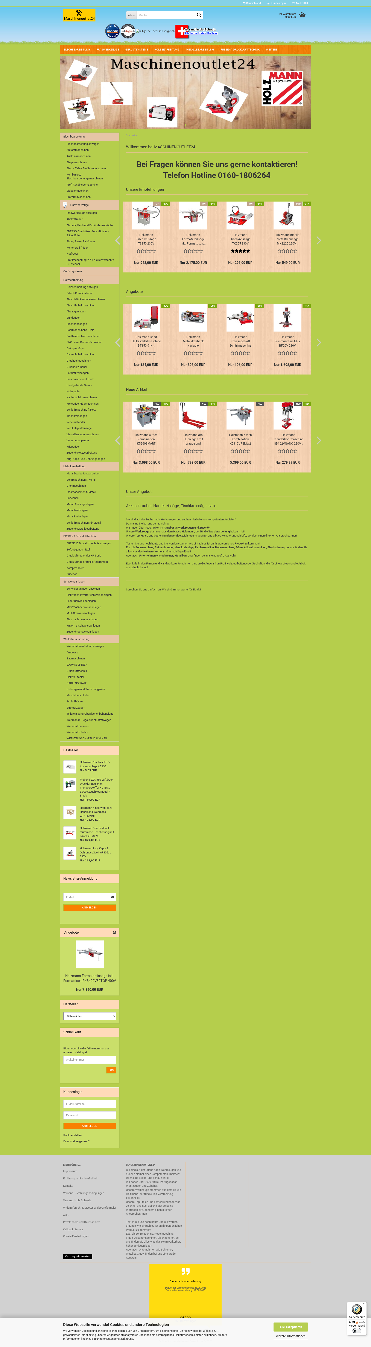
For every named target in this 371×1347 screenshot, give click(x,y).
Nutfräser (72, 253)
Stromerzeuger (75, 707)
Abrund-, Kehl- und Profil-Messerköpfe (90, 225)
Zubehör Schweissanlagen (83, 631)
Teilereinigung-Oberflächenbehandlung (90, 713)
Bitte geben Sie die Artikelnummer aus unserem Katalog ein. (86, 1050)
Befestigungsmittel (78, 549)
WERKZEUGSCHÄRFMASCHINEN (87, 738)
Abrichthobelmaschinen (81, 305)
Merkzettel (301, 3)
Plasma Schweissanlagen (82, 619)
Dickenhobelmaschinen (81, 354)
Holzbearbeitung (166, 49)
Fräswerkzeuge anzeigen (82, 212)
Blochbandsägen (77, 324)
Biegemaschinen (77, 162)
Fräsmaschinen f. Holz (80, 379)
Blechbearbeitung (77, 49)
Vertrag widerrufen (77, 1256)
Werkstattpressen (77, 726)
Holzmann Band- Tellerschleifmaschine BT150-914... (146, 341)
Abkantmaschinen (78, 149)
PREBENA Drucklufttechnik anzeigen (89, 543)
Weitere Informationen (291, 1336)
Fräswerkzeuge (107, 49)
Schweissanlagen (74, 581)
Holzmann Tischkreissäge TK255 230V (240, 239)
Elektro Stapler (75, 677)
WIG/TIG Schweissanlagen (83, 625)
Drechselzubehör (77, 366)
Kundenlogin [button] (278, 3)
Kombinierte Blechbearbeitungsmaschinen (85, 176)
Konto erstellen (72, 1135)
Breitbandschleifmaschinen (83, 336)
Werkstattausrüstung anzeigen (85, 646)
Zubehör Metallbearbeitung (83, 528)
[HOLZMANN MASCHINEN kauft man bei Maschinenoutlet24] (91, 15)
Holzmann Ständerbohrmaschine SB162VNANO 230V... (288, 439)
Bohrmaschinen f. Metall (81, 479)
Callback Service (73, 1229)
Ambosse (72, 652)
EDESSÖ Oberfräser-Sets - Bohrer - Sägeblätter (88, 233)
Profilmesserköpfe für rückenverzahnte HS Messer (90, 262)
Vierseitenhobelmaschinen (83, 434)
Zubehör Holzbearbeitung (82, 452)
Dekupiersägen (76, 348)
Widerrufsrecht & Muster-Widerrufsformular (89, 1207)
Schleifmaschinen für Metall (84, 522)
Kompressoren (75, 568)
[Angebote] (114, 932)
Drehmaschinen (76, 485)
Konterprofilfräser (77, 247)
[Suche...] (199, 15)
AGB (65, 1215)
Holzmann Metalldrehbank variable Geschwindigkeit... (193, 341)
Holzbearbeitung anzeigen (82, 287)
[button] (252, 3)
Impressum (70, 1171)
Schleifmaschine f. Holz (81, 409)
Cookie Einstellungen (75, 1236)
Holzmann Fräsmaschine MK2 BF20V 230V (287, 341)
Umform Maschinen (79, 197)
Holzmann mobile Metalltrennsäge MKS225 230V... (287, 239)
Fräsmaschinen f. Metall (81, 492)
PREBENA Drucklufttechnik (240, 49)
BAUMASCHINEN (77, 664)
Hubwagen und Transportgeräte (86, 689)
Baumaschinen (76, 658)
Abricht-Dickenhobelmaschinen (86, 299)
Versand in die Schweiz (77, 1200)
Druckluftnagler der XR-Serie (84, 555)
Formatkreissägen (78, 373)
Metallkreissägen (77, 516)
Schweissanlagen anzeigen (83, 588)
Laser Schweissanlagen (81, 600)
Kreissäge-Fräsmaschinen (83, 403)
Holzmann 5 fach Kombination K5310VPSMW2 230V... (240, 439)
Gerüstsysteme (136, 49)
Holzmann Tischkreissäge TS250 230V (146, 239)
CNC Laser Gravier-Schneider (84, 342)
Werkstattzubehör (77, 732)
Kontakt (68, 1185)
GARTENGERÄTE (77, 683)
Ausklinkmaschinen (79, 156)
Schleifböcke (75, 701)
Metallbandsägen (77, 510)
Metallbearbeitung (200, 49)
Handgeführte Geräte (79, 385)
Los (111, 1070)
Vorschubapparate (78, 440)
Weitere (271, 49)
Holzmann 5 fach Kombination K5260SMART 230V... (146, 439)
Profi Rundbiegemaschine (82, 184)
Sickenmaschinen (77, 190)
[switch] (357, 1330)
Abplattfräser (74, 219)
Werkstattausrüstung (76, 639)
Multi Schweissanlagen (81, 613)
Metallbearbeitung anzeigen (83, 473)
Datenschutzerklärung (119, 1338)
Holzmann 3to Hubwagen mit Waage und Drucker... (193, 439)
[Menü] (364, 1304)
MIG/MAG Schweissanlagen (84, 607)
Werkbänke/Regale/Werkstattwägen (89, 720)
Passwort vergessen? (76, 1141)
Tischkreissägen (77, 415)
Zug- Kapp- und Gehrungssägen (86, 458)
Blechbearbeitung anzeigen (83, 143)
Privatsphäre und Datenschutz (81, 1222)
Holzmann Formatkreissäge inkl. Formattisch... (193, 239)
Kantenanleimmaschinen (82, 397)
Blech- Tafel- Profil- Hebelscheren (87, 168)
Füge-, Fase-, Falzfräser (81, 241)
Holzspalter (73, 391)
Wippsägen (73, 446)
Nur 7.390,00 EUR (89, 990)
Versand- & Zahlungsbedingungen (83, 1193)
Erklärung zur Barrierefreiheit (80, 1178)
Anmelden (89, 907)
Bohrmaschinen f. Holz (80, 330)
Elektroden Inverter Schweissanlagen (89, 594)
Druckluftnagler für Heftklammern (87, 561)
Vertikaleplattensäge (79, 428)
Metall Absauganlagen (80, 504)
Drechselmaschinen (79, 360)
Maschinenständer (78, 695)
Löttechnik (73, 498)
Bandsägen (73, 317)
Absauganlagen (76, 311)
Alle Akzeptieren (291, 1327)
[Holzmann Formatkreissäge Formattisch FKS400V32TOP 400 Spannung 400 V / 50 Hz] (90, 954)
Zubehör (72, 574)
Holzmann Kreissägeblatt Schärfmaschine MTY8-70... (240, 341)
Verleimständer (76, 422)
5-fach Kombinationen (80, 293)
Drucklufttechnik (77, 671)
